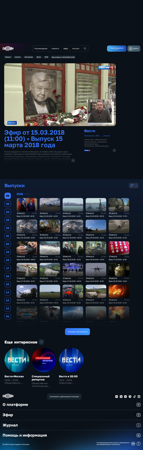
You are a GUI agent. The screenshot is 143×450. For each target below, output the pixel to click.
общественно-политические (95, 140)
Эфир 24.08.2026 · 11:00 (95, 324)
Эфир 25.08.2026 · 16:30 (72, 303)
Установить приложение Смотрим (64, 396)
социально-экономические (95, 143)
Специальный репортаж (41, 378)
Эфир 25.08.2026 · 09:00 (26, 324)
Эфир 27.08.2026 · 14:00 (26, 281)
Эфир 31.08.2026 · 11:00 (72, 216)
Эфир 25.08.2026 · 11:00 (118, 303)
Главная (8, 57)
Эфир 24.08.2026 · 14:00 (72, 324)
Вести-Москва (14, 376)
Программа (29, 57)
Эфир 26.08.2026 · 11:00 (26, 303)
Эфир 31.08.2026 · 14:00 (49, 216)
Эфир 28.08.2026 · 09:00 (95, 259)
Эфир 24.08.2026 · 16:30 (49, 324)
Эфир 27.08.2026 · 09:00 (72, 281)
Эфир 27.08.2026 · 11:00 (49, 281)
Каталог (18, 57)
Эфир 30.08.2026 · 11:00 (49, 238)
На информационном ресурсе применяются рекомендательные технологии (113, 443)
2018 (46, 57)
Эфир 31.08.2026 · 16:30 (26, 216)
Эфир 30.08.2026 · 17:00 (118, 216)
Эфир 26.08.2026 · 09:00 (49, 303)
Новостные (89, 139)
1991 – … (99, 136)
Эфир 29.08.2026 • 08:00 (26, 259)
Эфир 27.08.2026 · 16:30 (118, 259)
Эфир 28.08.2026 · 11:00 (72, 259)
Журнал (10, 425)
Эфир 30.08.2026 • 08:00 (72, 238)
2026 (27, 194)
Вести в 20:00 (68, 376)
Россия (107, 136)
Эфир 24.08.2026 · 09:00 (118, 324)
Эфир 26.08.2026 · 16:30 (95, 281)
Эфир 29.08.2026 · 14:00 (95, 238)
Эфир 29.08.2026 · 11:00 (118, 238)
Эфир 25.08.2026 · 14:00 (95, 303)
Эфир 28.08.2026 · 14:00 (49, 259)
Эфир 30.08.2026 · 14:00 (26, 238)
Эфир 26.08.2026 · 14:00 (118, 281)
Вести (39, 57)
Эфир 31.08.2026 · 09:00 (95, 216)
